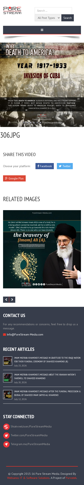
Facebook (45, 166)
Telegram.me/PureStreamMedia (30, 444)
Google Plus (16, 178)
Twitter (66, 166)
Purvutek (71, 478)
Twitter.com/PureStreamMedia (29, 435)
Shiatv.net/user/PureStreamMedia (31, 426)
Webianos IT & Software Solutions (28, 478)
